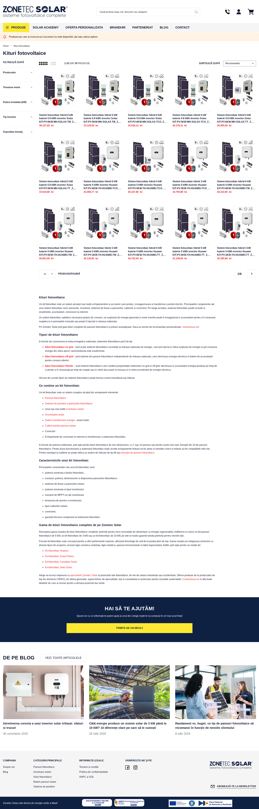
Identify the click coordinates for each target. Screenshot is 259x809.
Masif (54, 803)
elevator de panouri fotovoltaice (137, 452)
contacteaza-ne (190, 327)
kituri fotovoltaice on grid (59, 347)
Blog (164, 27)
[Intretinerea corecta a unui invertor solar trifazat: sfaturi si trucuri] (43, 692)
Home (6, 46)
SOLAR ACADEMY (46, 27)
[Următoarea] (252, 274)
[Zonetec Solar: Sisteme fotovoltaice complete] (35, 12)
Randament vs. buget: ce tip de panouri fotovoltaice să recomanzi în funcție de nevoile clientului (214, 725)
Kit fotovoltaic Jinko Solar (58, 567)
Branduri (117, 27)
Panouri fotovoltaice (55, 398)
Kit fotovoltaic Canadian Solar (61, 562)
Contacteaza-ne (190, 579)
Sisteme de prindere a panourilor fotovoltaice (68, 403)
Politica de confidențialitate (93, 772)
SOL (91, 777)
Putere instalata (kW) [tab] (14, 102)
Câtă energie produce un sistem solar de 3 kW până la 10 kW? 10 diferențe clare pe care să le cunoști (127, 725)
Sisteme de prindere (44, 786)
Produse (18, 27)
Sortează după (209, 63)
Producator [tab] (9, 72)
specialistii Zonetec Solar (83, 575)
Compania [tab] (9, 760)
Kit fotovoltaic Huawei (56, 550)
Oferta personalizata (84, 27)
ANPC (82, 777)
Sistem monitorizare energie (60, 420)
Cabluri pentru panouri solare (60, 425)
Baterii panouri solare (44, 782)
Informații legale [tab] (91, 760)
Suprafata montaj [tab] (12, 132)
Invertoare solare (42, 772)
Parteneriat (142, 27)
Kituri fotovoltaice (42, 777)
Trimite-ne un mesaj (129, 628)
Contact (182, 27)
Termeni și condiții (88, 767)
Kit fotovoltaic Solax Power (59, 556)
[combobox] (148, 12)
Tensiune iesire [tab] (11, 87)
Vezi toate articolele (63, 657)
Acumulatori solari (54, 414)
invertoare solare (75, 409)
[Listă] (53, 63)
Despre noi (9, 767)
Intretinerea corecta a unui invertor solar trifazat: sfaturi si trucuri (43, 725)
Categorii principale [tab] (47, 760)
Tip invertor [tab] (9, 117)
